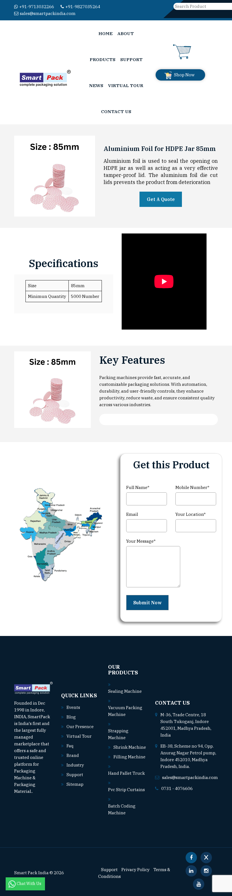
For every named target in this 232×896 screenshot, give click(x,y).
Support (131, 59)
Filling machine (129, 756)
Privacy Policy (135, 869)
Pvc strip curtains (126, 789)
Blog (71, 717)
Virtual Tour (125, 85)
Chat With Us (29, 883)
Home (105, 33)
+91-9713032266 (36, 6)
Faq (70, 745)
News (96, 85)
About (125, 33)
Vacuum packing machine (125, 711)
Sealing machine (125, 691)
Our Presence (80, 726)
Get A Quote (161, 199)
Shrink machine (129, 747)
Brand (72, 755)
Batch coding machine (122, 809)
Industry (75, 765)
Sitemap (74, 784)
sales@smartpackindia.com (48, 13)
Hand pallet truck (126, 773)
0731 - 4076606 (177, 788)
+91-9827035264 (82, 6)
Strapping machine (118, 734)
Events (73, 707)
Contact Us (116, 111)
